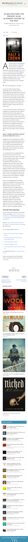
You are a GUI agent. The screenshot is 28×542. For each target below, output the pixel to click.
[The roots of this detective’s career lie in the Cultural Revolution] (4, 500)
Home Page (5, 259)
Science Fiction (12, 25)
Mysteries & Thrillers (18, 441)
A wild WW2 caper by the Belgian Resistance (14, 374)
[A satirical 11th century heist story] (14, 394)
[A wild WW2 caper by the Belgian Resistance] (14, 355)
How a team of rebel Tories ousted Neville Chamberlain (15, 530)
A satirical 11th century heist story (11, 413)
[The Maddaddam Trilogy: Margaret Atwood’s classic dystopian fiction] (14, 324)
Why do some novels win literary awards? (14, 488)
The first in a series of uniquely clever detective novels (15, 458)
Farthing (21, 70)
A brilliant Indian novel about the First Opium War (16, 524)
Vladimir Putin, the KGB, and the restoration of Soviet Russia (14, 452)
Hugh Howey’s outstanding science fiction (13, 312)
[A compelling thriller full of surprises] (4, 518)
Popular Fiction (19, 23)
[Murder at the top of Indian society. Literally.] (4, 482)
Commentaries (10, 447)
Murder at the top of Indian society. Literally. (15, 482)
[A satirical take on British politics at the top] (4, 506)
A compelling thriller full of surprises (15, 517)
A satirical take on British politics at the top (15, 506)
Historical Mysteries (10, 502)
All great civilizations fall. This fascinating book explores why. (14, 464)
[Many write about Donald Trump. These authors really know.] (4, 476)
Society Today (15, 508)
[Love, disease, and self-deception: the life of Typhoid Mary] (4, 427)
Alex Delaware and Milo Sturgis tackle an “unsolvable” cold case (15, 470)
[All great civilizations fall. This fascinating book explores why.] (4, 464)
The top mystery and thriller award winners (15, 445)
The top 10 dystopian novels (10, 244)
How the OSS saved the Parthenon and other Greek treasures (16, 433)
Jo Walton (18, 77)
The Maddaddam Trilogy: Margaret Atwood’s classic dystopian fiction (14, 334)
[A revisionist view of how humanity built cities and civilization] (4, 512)
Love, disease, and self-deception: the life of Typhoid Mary (15, 427)
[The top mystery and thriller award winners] (4, 445)
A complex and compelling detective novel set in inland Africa (15, 439)
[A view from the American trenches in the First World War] (4, 494)
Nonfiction (12, 434)
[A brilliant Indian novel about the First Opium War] (4, 524)
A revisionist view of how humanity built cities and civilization (15, 512)
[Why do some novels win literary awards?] (4, 488)
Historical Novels (10, 428)
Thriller (16, 484)
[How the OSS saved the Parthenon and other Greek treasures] (4, 433)
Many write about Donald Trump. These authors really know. (14, 476)
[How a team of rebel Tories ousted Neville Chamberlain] (4, 530)
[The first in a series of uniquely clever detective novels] (4, 458)
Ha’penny (5, 72)
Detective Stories (10, 441)
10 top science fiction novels (10, 241)
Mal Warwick (12, 23)
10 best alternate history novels (15, 224)
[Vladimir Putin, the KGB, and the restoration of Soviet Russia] (4, 452)
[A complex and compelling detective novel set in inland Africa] (4, 439)
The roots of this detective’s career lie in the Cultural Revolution (15, 500)
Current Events (10, 478)
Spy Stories (17, 519)
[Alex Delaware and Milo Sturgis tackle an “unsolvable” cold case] (4, 470)
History (8, 434)
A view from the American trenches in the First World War (15, 494)
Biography (9, 454)
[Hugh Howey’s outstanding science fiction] (14, 299)
